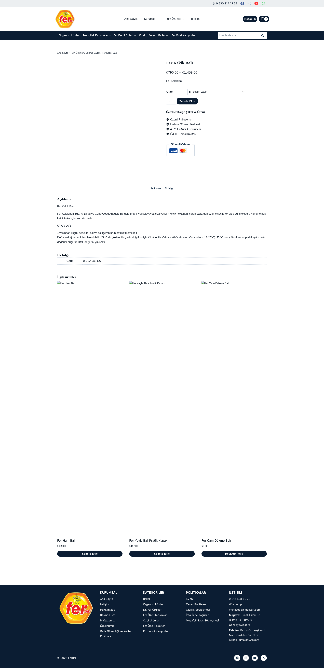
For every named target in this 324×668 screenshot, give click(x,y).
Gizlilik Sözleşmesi (198, 609)
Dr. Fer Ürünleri (152, 609)
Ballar (146, 599)
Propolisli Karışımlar (155, 631)
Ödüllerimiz (107, 626)
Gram (169, 91)
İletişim (195, 18)
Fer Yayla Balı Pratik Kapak (148, 540)
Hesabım (250, 18)
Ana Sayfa (131, 18)
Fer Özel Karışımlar (183, 35)
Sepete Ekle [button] (90, 553)
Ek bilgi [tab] (169, 188)
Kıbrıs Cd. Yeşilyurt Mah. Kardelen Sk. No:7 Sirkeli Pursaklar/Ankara (247, 635)
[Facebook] (242, 3)
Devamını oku (234, 553)
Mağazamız (107, 620)
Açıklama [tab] (156, 188)
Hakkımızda (107, 609)
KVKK (189, 599)
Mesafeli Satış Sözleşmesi (202, 620)
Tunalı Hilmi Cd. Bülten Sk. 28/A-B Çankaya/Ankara (245, 619)
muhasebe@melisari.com (245, 609)
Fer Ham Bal (66, 540)
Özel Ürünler (147, 35)
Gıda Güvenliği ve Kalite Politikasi (115, 634)
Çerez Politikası (196, 604)
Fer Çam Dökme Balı (216, 540)
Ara (262, 35)
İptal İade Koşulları (197, 615)
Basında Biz (107, 615)
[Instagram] (249, 3)
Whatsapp (235, 604)
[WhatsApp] (263, 3)
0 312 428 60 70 (239, 599)
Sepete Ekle (187, 101)
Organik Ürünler (69, 35)
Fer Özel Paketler (154, 626)
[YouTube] (256, 3)
